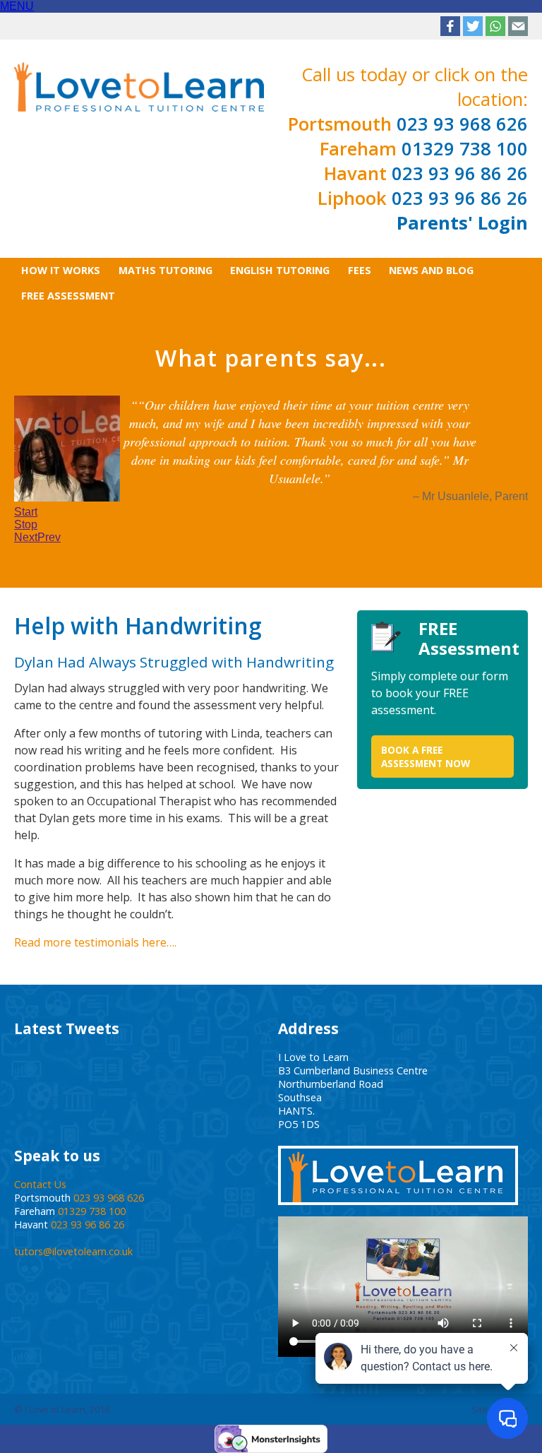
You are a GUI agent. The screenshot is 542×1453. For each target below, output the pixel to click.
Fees (359, 270)
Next (25, 516)
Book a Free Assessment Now (425, 734)
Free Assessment (68, 295)
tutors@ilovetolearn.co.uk (73, 1229)
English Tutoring (280, 270)
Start (25, 491)
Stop (25, 503)
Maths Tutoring (165, 270)
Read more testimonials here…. (95, 920)
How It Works (60, 270)
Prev (49, 516)
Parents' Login (462, 222)
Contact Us (40, 1162)
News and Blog (431, 270)
